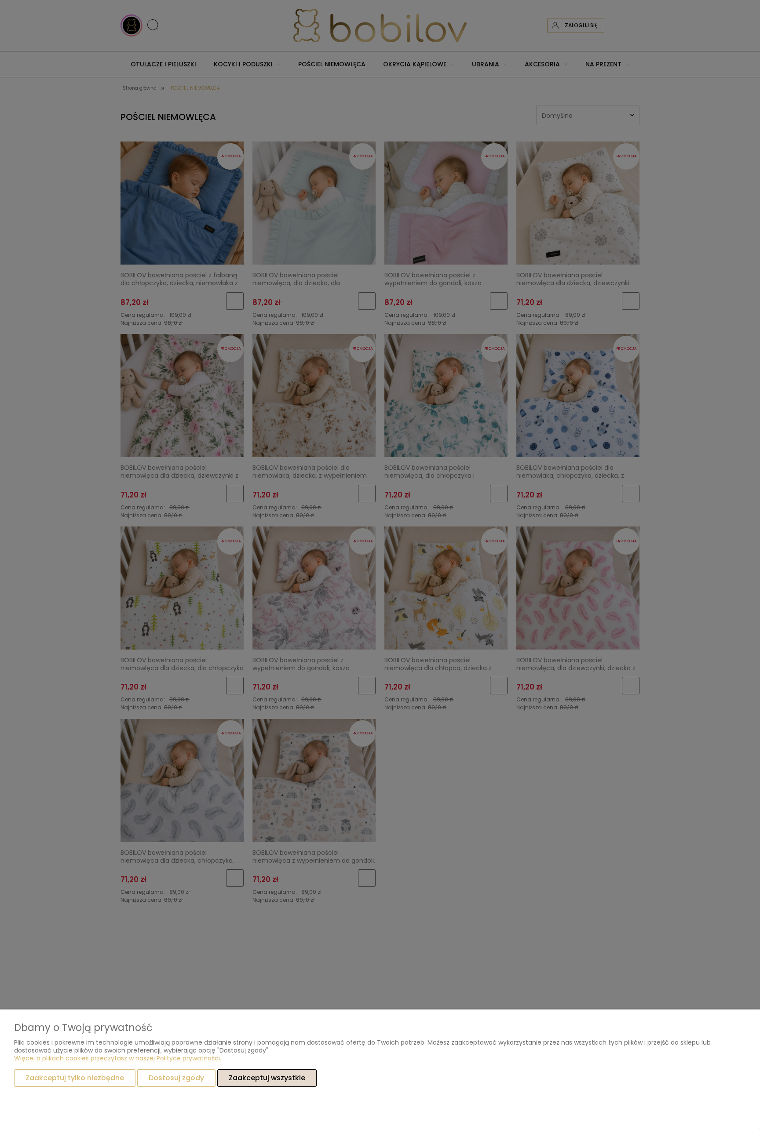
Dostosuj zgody (176, 1078)
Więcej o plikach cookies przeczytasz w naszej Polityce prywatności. (117, 1058)
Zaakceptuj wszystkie (267, 1078)
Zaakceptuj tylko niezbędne (75, 1078)
